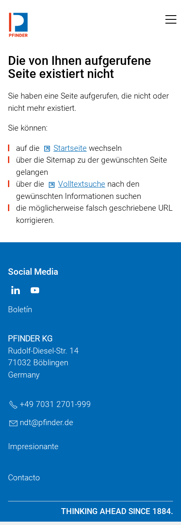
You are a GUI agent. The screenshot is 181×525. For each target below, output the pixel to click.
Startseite (70, 148)
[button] (171, 19)
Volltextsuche (81, 184)
